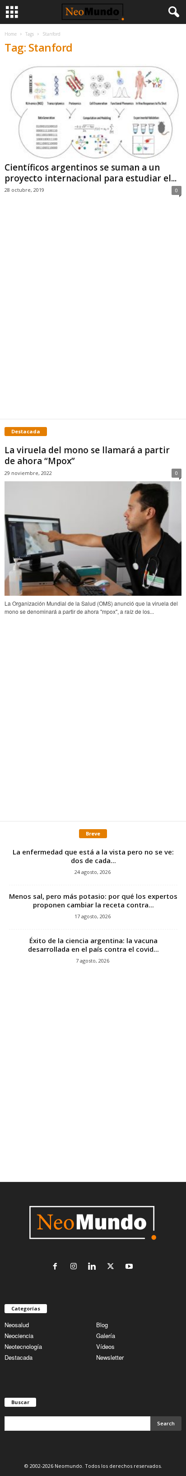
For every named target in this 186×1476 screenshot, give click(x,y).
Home (11, 34)
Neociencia (19, 1335)
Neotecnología (23, 1346)
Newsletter (110, 1357)
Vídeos (105, 1346)
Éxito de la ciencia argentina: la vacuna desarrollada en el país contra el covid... (93, 945)
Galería (105, 1335)
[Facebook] (57, 1266)
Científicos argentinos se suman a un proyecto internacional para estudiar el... (91, 172)
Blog (102, 1324)
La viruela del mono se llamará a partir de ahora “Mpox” (87, 455)
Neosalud (17, 1324)
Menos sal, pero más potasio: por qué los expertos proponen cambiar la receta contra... (93, 900)
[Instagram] (75, 1266)
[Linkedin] (94, 1266)
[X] (112, 1266)
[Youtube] (130, 1266)
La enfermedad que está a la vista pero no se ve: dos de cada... (93, 856)
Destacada (19, 1357)
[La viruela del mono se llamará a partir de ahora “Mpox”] (93, 538)
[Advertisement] (93, 316)
